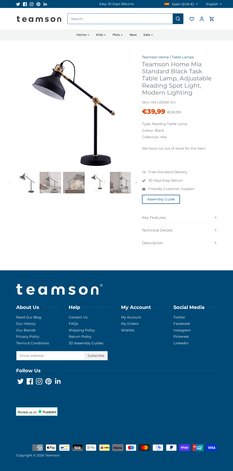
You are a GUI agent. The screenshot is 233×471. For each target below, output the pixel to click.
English (212, 4)
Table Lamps (183, 57)
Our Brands (25, 330)
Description (152, 243)
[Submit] (178, 19)
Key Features (154, 217)
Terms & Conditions (32, 343)
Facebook (181, 323)
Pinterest (181, 336)
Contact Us (78, 317)
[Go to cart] (212, 18)
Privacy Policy (27, 336)
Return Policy (80, 336)
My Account (131, 317)
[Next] (124, 113)
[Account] (202, 18)
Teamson (52, 455)
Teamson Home (155, 57)
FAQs (73, 323)
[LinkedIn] (45, 4)
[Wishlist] (192, 18)
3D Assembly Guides (86, 343)
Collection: (151, 137)
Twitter (179, 317)
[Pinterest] (38, 4)
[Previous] (23, 113)
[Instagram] (31, 4)
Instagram (182, 330)
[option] (116, 4)
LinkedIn (180, 343)
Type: (146, 124)
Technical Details (157, 230)
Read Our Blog (28, 317)
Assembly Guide (161, 199)
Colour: (148, 130)
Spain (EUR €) (182, 4)
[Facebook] (25, 4)
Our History (25, 323)
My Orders (130, 323)
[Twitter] (18, 4)
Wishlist (127, 330)
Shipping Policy (82, 330)
